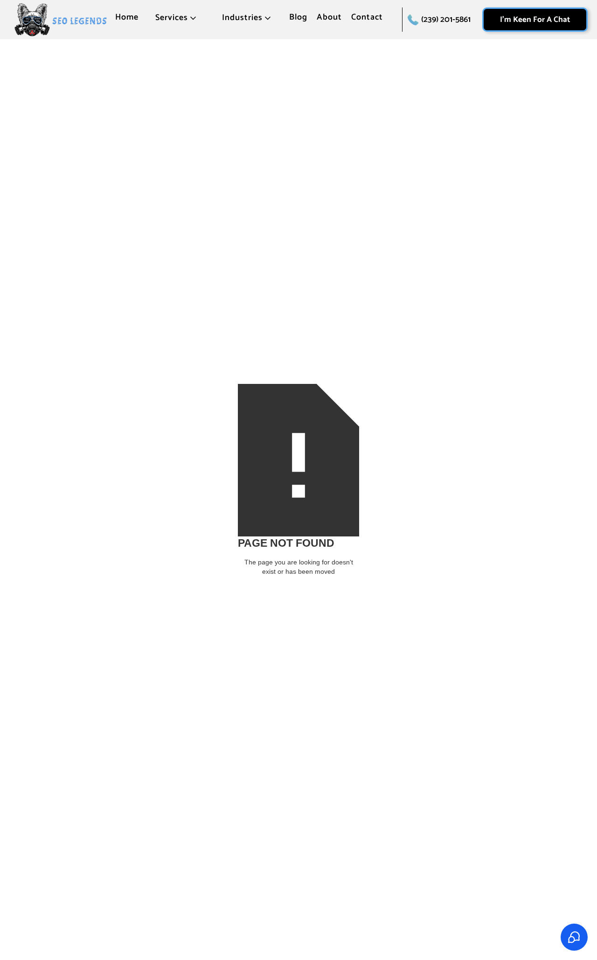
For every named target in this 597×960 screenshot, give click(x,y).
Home (127, 18)
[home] (60, 19)
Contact (367, 18)
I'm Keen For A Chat (535, 19)
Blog (298, 18)
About (329, 18)
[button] (176, 21)
